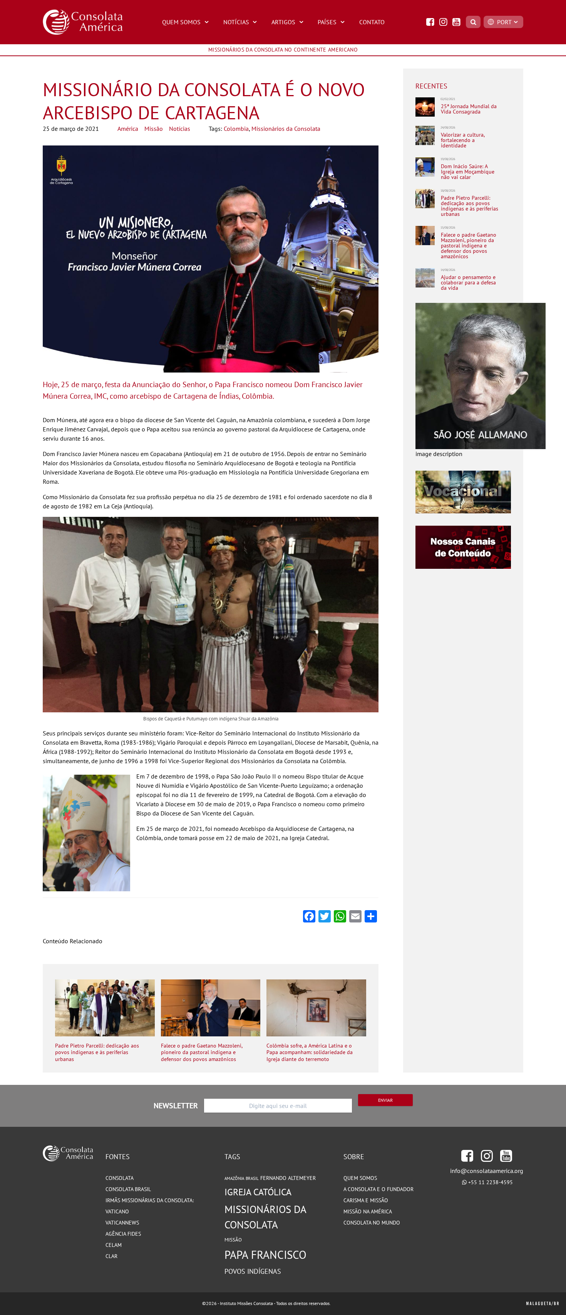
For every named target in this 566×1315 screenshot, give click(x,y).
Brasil (252, 1178)
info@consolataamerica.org (486, 1171)
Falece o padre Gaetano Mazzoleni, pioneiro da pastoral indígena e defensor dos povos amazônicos (201, 1053)
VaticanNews (122, 1222)
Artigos (283, 22)
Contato (372, 22)
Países (327, 22)
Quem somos (360, 1178)
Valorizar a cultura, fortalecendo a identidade (462, 140)
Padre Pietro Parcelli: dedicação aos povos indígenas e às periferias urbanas (97, 1053)
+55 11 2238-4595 (490, 1182)
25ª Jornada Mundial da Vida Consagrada (469, 109)
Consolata (119, 1178)
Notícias (236, 22)
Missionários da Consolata (285, 128)
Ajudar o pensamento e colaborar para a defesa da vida (468, 282)
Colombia (236, 128)
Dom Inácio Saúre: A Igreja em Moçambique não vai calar (467, 172)
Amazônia (234, 1178)
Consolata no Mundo (371, 1222)
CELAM (113, 1244)
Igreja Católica (257, 1192)
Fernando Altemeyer (288, 1178)
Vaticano (117, 1211)
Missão (153, 128)
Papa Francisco (265, 1254)
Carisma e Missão (365, 1200)
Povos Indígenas (252, 1271)
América (127, 128)
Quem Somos (181, 22)
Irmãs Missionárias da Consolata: (149, 1200)
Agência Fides (123, 1233)
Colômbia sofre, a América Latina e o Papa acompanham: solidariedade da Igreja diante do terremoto (309, 1053)
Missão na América (367, 1211)
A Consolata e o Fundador (378, 1189)
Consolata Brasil (128, 1189)
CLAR (111, 1256)
